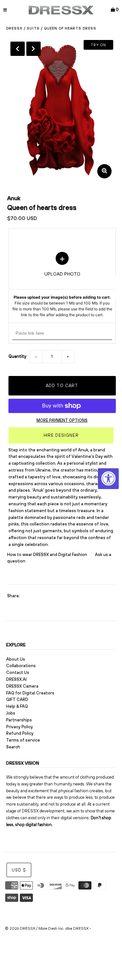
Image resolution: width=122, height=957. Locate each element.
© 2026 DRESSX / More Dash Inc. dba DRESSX (46, 928)
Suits (33, 28)
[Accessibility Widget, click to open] (108, 478)
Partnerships (19, 720)
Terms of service (23, 740)
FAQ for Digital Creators (30, 693)
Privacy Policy (19, 726)
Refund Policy (20, 733)
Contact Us (17, 672)
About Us (15, 659)
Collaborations (21, 665)
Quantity (17, 356)
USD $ (19, 870)
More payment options (62, 420)
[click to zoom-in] (104, 171)
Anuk (13, 198)
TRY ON (98, 45)
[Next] (33, 49)
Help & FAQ (17, 706)
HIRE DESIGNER (61, 435)
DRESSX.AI (16, 679)
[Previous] (17, 49)
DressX (14, 28)
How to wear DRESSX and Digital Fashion (47, 554)
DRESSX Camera (22, 686)
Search (13, 746)
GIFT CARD (17, 699)
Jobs (10, 713)
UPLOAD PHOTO (62, 284)
